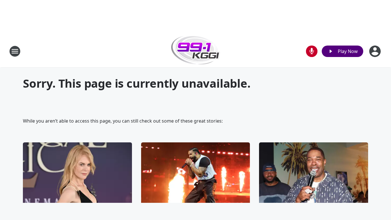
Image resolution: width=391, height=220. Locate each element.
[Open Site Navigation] (15, 51)
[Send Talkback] (311, 51)
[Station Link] (195, 51)
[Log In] (375, 51)
